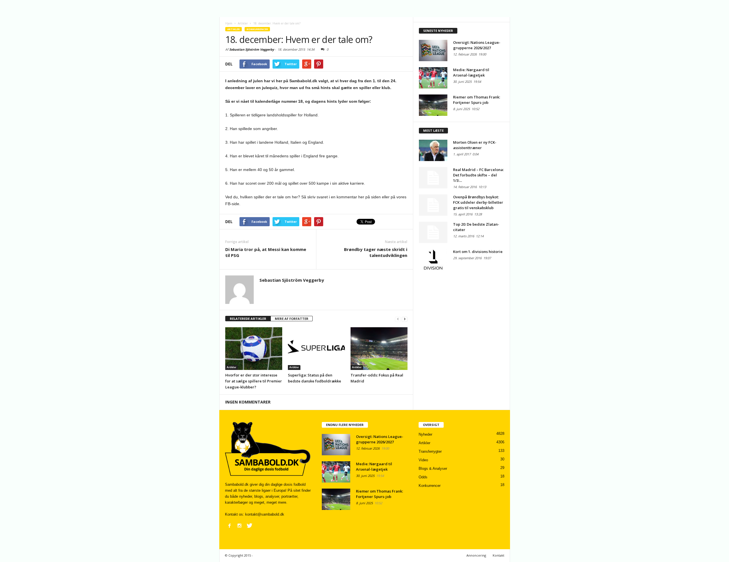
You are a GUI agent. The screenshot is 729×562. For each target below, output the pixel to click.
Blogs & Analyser (433, 468)
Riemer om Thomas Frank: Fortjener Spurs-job (476, 99)
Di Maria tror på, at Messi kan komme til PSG (265, 252)
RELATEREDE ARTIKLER (248, 318)
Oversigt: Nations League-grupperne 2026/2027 (476, 45)
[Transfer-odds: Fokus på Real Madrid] (379, 348)
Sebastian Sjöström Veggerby (251, 49)
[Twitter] (249, 525)
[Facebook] (229, 525)
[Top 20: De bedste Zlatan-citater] (433, 232)
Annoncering (476, 555)
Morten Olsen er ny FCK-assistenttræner (474, 145)
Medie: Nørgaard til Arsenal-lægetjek (471, 72)
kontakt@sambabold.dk (264, 514)
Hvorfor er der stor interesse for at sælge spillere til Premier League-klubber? (253, 381)
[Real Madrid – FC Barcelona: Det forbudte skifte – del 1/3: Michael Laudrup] (433, 177)
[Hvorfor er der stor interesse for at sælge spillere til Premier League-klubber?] (253, 348)
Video (423, 460)
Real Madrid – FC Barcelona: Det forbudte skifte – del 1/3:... (478, 175)
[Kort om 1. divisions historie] (433, 259)
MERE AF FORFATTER (291, 318)
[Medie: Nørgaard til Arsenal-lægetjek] (433, 77)
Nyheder (425, 434)
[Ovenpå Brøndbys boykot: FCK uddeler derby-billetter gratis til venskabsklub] (433, 205)
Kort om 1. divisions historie (478, 251)
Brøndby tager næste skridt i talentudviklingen (375, 252)
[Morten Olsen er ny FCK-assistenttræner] (433, 150)
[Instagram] (239, 525)
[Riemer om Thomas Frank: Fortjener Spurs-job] (433, 105)
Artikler (233, 29)
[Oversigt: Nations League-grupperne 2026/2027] (433, 50)
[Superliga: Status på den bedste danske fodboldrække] (316, 348)
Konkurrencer (257, 29)
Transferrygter (430, 451)
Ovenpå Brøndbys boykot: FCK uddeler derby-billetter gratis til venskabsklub (478, 202)
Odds (423, 477)
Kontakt (498, 555)
